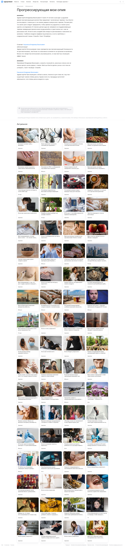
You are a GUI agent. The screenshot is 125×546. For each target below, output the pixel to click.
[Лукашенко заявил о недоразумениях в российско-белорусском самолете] (74, 393)
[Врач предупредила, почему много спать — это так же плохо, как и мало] (28, 231)
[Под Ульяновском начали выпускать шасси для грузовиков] (51, 462)
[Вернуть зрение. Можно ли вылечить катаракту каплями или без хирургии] (28, 416)
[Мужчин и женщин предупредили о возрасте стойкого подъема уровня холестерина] (51, 416)
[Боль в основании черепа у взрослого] (51, 439)
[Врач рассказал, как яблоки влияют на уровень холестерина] (97, 139)
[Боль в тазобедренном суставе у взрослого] (51, 231)
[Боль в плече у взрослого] (74, 531)
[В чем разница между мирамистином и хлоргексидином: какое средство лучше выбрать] (28, 347)
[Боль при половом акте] (51, 347)
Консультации (20, 6)
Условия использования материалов (78, 544)
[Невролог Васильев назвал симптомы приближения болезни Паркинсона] (74, 508)
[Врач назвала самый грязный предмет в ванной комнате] (97, 323)
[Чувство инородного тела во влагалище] (97, 208)
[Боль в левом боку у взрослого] (97, 462)
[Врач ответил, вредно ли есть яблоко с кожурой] (97, 231)
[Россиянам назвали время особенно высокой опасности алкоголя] (74, 300)
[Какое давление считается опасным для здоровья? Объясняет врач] (51, 139)
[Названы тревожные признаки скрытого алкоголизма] (51, 370)
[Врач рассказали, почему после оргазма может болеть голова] (74, 231)
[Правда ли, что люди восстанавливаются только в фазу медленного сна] (28, 508)
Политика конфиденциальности (115, 544)
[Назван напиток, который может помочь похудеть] (74, 277)
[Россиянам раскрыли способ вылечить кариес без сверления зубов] (97, 485)
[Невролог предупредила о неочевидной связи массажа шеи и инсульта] (74, 462)
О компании (6, 544)
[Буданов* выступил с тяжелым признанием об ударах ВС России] (97, 300)
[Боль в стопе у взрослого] (51, 323)
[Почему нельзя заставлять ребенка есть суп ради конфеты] (74, 439)
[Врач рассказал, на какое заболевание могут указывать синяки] (97, 162)
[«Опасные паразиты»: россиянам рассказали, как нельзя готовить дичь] (74, 254)
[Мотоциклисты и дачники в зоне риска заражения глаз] (28, 323)
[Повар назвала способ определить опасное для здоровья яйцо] (74, 162)
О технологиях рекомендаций (101, 544)
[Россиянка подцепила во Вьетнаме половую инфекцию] (51, 185)
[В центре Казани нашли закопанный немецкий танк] (74, 370)
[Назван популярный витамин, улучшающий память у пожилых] (97, 347)
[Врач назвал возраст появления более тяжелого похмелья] (74, 323)
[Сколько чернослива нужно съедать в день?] (28, 254)
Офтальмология (29, 6)
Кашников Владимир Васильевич (34, 44)
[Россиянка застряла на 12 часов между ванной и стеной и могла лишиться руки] (97, 439)
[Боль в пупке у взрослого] (28, 531)
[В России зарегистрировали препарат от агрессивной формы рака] (28, 439)
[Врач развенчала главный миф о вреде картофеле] (74, 485)
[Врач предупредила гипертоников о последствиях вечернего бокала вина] (51, 393)
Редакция (68, 544)
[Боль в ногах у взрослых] (51, 485)
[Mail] (2, 1)
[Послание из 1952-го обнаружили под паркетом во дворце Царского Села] (51, 162)
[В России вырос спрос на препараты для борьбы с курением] (51, 254)
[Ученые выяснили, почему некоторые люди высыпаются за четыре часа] (97, 416)
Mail (2, 544)
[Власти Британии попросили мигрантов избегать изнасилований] (28, 300)
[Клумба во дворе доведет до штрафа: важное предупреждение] (51, 208)
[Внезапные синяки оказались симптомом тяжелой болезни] (28, 162)
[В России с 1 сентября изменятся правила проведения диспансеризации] (74, 208)
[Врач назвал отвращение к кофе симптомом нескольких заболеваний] (97, 370)
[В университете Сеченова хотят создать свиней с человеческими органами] (51, 300)
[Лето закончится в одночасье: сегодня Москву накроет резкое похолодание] (97, 254)
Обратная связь (90, 544)
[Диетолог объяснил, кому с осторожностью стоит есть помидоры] (97, 531)
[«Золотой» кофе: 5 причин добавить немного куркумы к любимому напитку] (51, 508)
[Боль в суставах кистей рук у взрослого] (51, 277)
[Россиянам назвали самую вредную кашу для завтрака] (74, 185)
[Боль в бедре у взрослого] (74, 347)
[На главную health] (7, 1)
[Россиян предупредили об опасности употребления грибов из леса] (97, 277)
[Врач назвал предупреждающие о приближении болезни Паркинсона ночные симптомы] (28, 393)
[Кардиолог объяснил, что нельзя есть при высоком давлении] (97, 185)
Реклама (12, 544)
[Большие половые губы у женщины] (28, 139)
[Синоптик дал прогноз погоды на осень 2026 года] (28, 185)
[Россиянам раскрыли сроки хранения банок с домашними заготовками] (28, 485)
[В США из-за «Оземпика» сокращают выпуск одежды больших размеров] (28, 462)
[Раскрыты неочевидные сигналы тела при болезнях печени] (74, 139)
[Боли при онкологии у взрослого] (28, 208)
